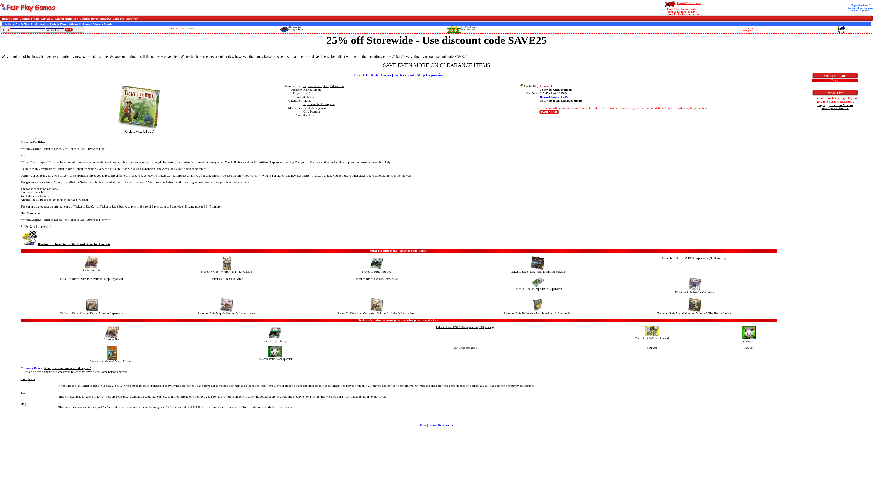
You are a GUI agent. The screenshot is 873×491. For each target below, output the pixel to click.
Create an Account (841, 105)
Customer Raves (89, 19)
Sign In (174, 28)
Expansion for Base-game (319, 104)
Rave (694, 11)
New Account (187, 28)
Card (34, 24)
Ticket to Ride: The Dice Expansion (376, 279)
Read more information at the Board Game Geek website (74, 244)
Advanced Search (102, 24)
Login (821, 105)
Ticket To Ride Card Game (226, 279)
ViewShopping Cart (750, 29)
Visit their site (337, 86)
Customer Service (29, 19)
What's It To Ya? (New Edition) (652, 338)
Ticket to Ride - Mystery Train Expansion (226, 271)
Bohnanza (652, 347)
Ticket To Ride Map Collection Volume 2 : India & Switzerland (376, 313)
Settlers (9, 24)
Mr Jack (748, 347)
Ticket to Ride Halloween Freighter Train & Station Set (537, 313)
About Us (448, 425)
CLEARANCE (456, 65)
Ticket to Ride (91, 270)
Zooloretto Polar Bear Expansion (275, 359)
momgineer (28, 379)
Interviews (105, 19)
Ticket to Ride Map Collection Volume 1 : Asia (226, 313)
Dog (23, 404)
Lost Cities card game (465, 347)
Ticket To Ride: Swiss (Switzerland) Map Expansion (92, 279)
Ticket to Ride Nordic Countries (694, 292)
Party (53, 24)
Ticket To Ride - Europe (376, 271)
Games (14, 19)
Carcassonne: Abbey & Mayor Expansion (112, 361)
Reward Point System (689, 3)
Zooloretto (748, 341)
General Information (66, 19)
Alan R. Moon (312, 89)
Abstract (75, 24)
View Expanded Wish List (835, 108)
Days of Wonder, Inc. (316, 86)
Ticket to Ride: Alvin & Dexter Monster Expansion (91, 313)
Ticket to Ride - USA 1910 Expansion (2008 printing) (695, 258)
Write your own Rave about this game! (67, 368)
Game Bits (118, 19)
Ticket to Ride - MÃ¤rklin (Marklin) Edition (537, 271)
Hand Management (315, 108)
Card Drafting (311, 111)
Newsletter (132, 19)
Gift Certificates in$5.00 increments (469, 28)
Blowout (86, 24)
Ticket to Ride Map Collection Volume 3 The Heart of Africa (694, 313)
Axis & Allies (22, 24)
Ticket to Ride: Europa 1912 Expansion (537, 289)
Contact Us (47, 19)
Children (43, 24)
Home (5, 19)
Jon (23, 393)
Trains (307, 100)
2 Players (63, 24)
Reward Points (549, 97)
